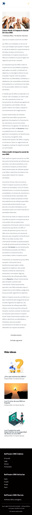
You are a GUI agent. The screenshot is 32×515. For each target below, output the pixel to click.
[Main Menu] (28, 4)
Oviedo (6, 482)
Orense (6, 464)
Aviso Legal (5, 506)
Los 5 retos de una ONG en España (14, 402)
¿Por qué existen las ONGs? (15, 377)
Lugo (5, 461)
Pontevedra (8, 467)
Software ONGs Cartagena (12, 500)
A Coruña (7, 458)
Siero (5, 487)
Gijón (6, 479)
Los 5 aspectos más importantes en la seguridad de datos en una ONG (15, 432)
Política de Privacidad (14, 506)
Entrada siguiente (16, 340)
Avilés (6, 484)
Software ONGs (8, 36)
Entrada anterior (16, 335)
